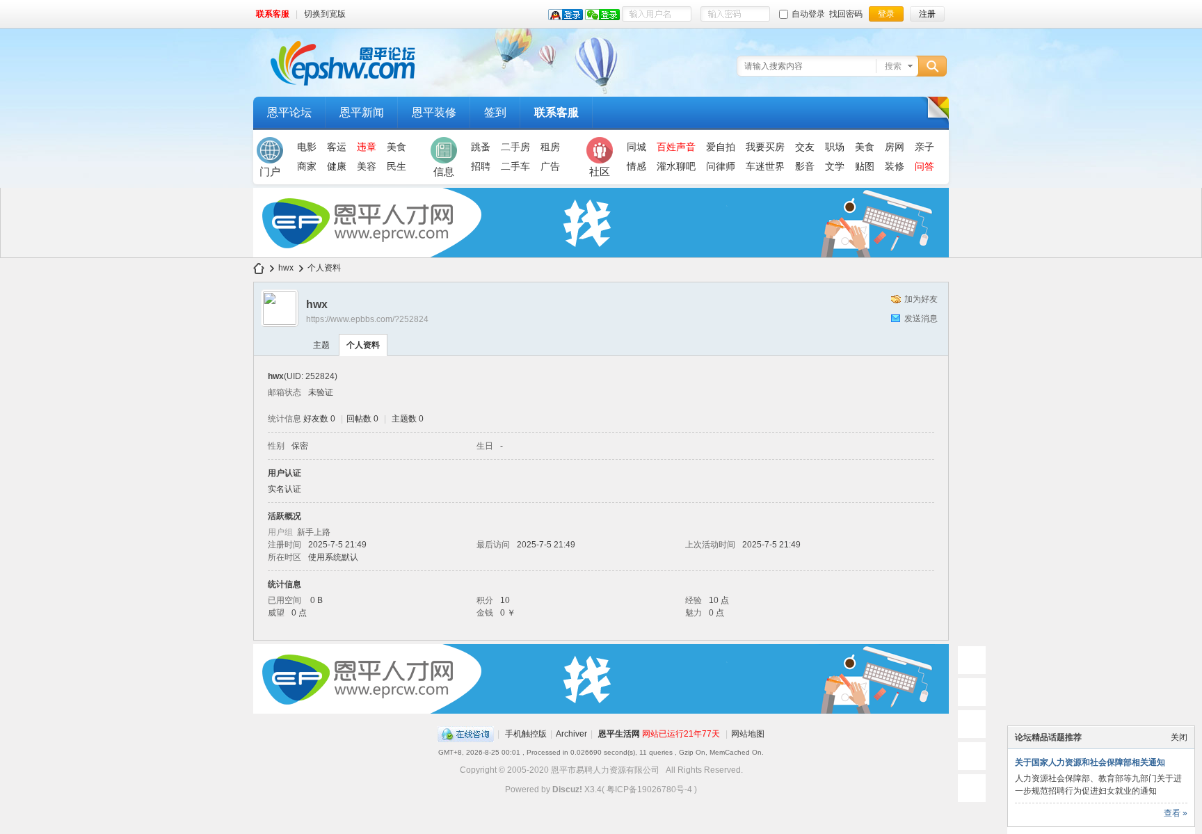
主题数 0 (408, 419)
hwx (286, 268)
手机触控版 (526, 734)
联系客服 (272, 14)
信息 (443, 171)
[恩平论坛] (343, 88)
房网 (894, 146)
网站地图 (747, 734)
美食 (396, 146)
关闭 (1179, 737)
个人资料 (363, 345)
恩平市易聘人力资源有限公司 (605, 770)
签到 (495, 112)
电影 (306, 146)
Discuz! (567, 789)
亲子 (924, 146)
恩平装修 (434, 112)
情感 (636, 166)
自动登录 (808, 14)
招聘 (480, 166)
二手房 (515, 146)
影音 (805, 166)
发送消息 (921, 318)
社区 (599, 171)
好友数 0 (319, 419)
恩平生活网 (619, 734)
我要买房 (765, 146)
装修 (894, 166)
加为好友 (921, 299)
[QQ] (466, 734)
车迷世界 (765, 166)
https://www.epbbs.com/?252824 (367, 319)
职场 (834, 146)
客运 (336, 146)
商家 (306, 166)
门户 (269, 171)
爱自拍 (720, 146)
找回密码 (846, 14)
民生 (396, 166)
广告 (550, 166)
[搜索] (934, 66)
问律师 (720, 166)
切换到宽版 (325, 14)
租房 (550, 146)
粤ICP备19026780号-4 (649, 789)
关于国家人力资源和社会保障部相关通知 (1090, 762)
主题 (321, 345)
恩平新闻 (361, 112)
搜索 (893, 66)
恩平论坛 (289, 112)
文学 (834, 166)
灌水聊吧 (676, 166)
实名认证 (284, 489)
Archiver (571, 734)
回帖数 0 (362, 419)
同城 (636, 146)
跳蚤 (480, 146)
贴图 (864, 166)
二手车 (515, 166)
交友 (805, 146)
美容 (366, 166)
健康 (336, 166)
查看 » (1175, 813)
